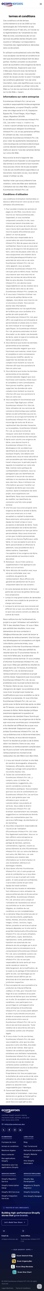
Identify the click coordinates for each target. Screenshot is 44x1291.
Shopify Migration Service (9, 1180)
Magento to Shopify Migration (32, 1186)
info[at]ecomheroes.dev (14, 1124)
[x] (4, 1130)
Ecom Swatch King (24, 1256)
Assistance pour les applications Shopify (10, 1166)
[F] (9, 1130)
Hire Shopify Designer (33, 1196)
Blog (25, 1142)
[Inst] (15, 1130)
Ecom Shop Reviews (24, 1267)
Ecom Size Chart (25, 1272)
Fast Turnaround (30, 1146)
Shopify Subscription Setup (10, 1186)
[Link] (20, 1130)
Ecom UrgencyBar (24, 1261)
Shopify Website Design (30, 1155)
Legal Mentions (7, 1288)
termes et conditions (10, 1146)
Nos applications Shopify (8, 1159)
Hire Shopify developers (29, 1162)
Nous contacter (8, 1154)
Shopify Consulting (31, 1192)
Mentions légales (9, 1150)
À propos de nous (9, 1142)
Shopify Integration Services (9, 1197)
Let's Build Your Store (13, 1222)
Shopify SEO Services (11, 1192)
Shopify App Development (29, 1180)
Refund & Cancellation (33, 1150)
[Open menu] (40, 4)
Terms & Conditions (23, 1288)
